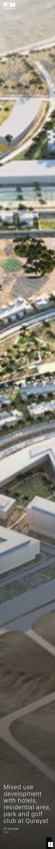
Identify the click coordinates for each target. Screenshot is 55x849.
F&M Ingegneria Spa (9, 6)
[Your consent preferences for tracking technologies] (50, 844)
